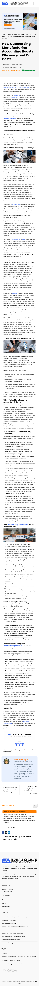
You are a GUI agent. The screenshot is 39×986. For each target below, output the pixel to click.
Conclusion (7, 823)
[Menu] (35, 3)
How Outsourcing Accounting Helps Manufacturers (19, 820)
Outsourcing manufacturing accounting (16, 87)
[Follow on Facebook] (3, 970)
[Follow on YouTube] (15, 970)
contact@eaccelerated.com (15, 964)
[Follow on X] (7, 970)
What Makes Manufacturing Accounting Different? (19, 816)
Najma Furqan (15, 70)
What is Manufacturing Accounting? (15, 812)
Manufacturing (25, 750)
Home (4, 35)
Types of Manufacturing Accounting (15, 814)
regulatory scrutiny (10, 118)
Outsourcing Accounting (18, 524)
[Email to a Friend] (6, 832)
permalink (8, 751)
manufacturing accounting (14, 646)
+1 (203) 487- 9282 (14, 960)
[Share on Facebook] (3, 832)
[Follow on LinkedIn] (11, 970)
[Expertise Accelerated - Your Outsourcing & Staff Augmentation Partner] (15, 3)
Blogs (18, 750)
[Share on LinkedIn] (9, 832)
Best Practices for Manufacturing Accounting (17, 818)
